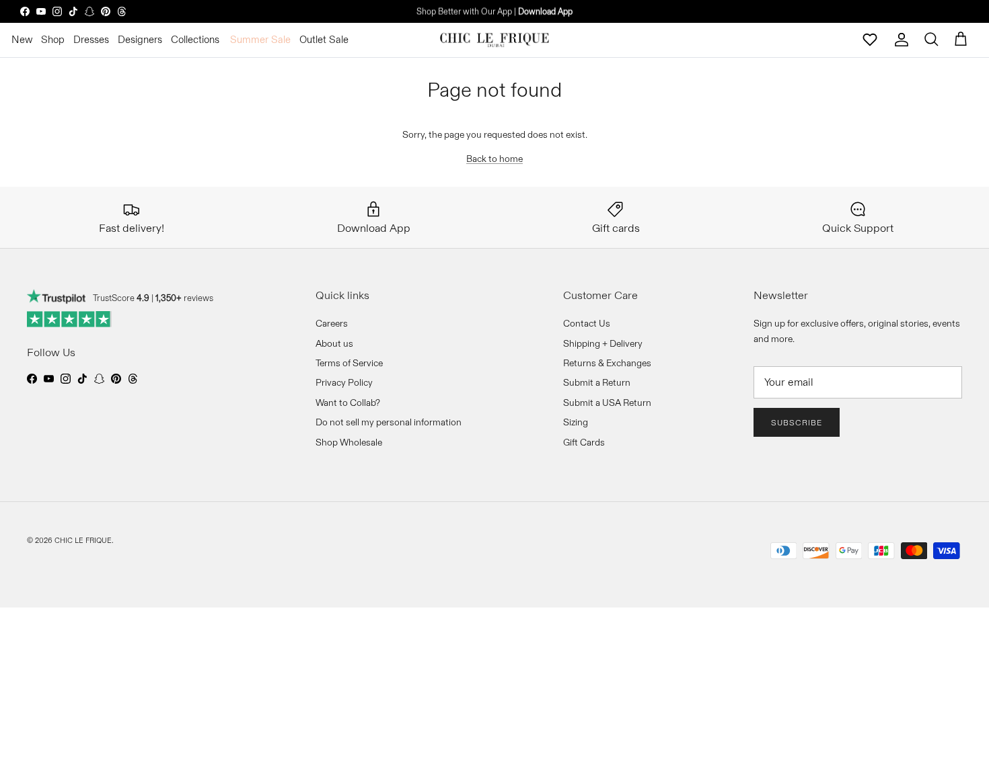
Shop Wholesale (349, 442)
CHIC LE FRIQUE (83, 540)
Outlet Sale (324, 39)
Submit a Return (596, 382)
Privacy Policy (344, 382)
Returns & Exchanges (607, 363)
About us (334, 343)
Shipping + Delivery (603, 343)
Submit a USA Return (607, 402)
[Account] (901, 40)
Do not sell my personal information (389, 422)
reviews (184, 297)
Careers (332, 323)
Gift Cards (584, 442)
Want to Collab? (348, 402)
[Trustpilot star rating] (69, 319)
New (21, 39)
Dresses (91, 39)
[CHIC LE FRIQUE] (494, 39)
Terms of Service (349, 363)
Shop (53, 39)
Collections (195, 39)
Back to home (494, 159)
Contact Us (586, 323)
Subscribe (796, 422)
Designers (140, 39)
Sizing (575, 422)
